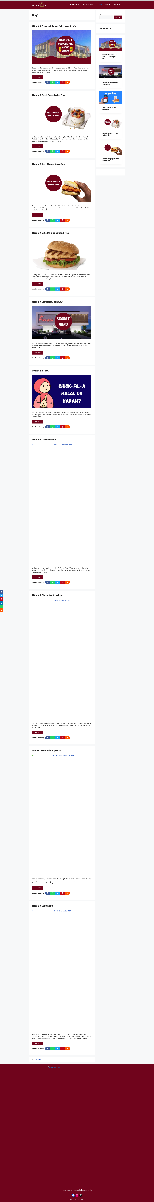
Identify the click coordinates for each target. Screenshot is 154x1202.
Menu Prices (73, 4)
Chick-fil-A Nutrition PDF (43, 906)
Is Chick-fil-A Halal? (40, 370)
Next (40, 1059)
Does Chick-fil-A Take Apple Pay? (47, 750)
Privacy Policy (77, 1190)
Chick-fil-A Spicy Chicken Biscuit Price (48, 164)
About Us (107, 4)
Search (101, 14)
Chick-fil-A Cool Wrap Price (44, 439)
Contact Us (117, 4)
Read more (37, 77)
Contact (69, 1190)
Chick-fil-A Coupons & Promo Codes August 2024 (54, 26)
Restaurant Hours (88, 4)
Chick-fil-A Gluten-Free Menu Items (47, 595)
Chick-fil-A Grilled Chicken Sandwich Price (50, 233)
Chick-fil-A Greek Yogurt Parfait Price (48, 95)
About (64, 1190)
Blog (100, 4)
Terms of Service (87, 1190)
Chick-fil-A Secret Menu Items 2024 (47, 302)
